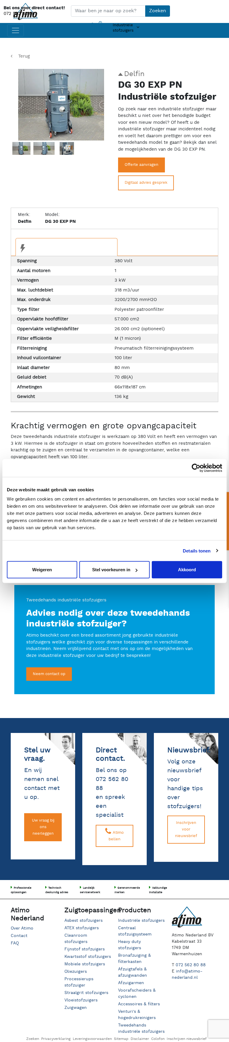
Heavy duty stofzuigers (129, 945)
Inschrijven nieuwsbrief (187, 1039)
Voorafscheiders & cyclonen (137, 993)
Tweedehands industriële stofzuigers (141, 1028)
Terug (24, 56)
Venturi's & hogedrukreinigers (137, 1015)
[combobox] (108, 11)
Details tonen (197, 550)
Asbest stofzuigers (83, 920)
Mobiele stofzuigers (84, 964)
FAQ (15, 943)
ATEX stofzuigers (81, 928)
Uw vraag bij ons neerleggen (43, 827)
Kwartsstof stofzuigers (87, 956)
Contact (19, 935)
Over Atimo (22, 928)
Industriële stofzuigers (141, 920)
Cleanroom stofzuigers (75, 938)
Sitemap (121, 1039)
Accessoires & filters (139, 1004)
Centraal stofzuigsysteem (134, 931)
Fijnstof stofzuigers (84, 949)
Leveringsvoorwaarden (92, 1039)
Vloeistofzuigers (81, 1000)
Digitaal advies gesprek (146, 182)
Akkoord (187, 569)
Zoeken (157, 11)
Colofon (158, 1039)
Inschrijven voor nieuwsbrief (186, 829)
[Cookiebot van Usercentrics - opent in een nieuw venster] (196, 467)
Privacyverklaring (56, 1039)
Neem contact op (49, 674)
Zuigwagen (75, 1007)
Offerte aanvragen (141, 164)
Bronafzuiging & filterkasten (134, 958)
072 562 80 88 (19, 13)
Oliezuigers (75, 971)
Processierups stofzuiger (78, 982)
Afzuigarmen (131, 983)
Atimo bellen (116, 836)
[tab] (66, 247)
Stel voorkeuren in (111, 569)
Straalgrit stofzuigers (86, 992)
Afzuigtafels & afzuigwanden (132, 972)
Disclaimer (140, 1039)
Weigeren (42, 569)
